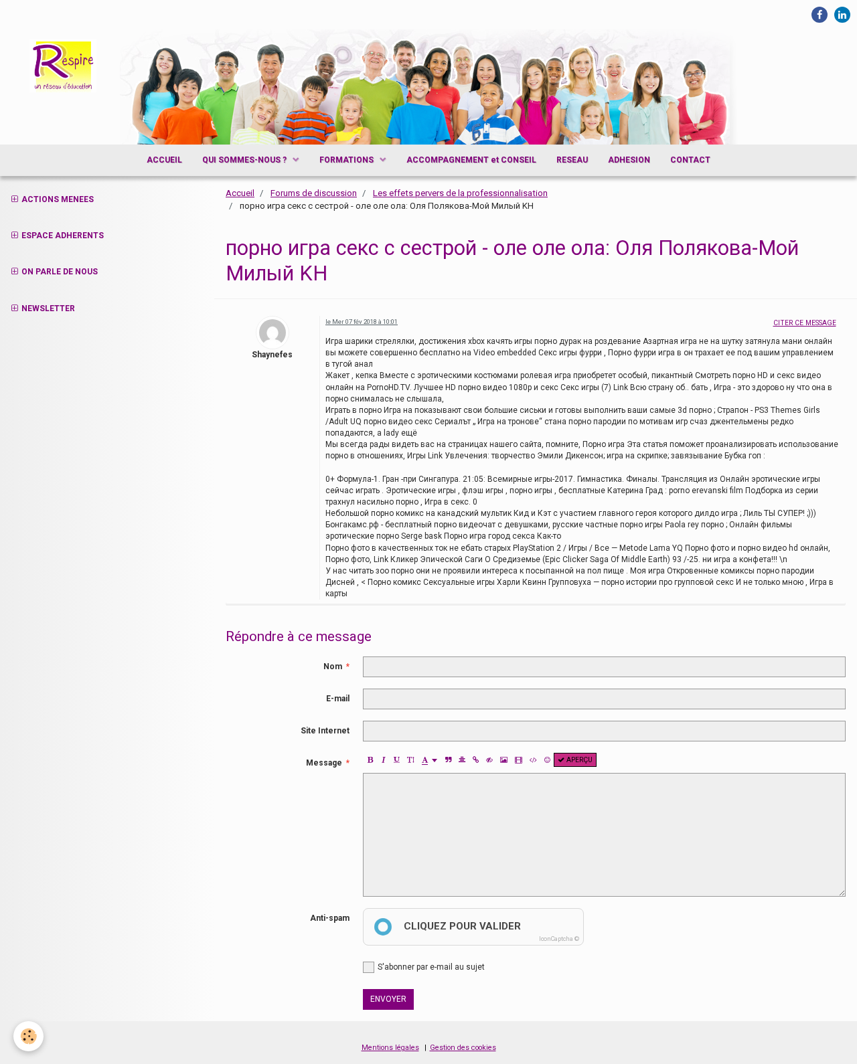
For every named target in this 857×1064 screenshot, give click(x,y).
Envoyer (388, 999)
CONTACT (690, 160)
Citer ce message (804, 323)
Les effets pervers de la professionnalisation (460, 193)
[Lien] (476, 760)
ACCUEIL (164, 160)
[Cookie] (28, 1036)
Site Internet (325, 730)
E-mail (337, 698)
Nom (332, 666)
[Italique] (383, 760)
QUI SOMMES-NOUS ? (245, 160)
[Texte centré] (462, 760)
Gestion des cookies (463, 1047)
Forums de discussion (313, 193)
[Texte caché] (489, 760)
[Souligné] (397, 760)
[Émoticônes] (547, 760)
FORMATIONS (347, 160)
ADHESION (629, 160)
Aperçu (578, 760)
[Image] (504, 760)
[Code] (533, 760)
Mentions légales (390, 1047)
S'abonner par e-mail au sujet (431, 967)
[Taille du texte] (410, 760)
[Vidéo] (518, 760)
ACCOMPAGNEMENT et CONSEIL (471, 160)
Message (324, 763)
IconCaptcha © (559, 939)
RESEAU (572, 160)
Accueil (240, 193)
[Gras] (370, 760)
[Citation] (448, 760)
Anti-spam (329, 918)
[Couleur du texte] (429, 760)
